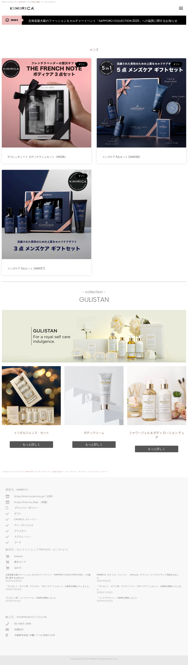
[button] (181, 8)
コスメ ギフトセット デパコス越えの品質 (47, 472)
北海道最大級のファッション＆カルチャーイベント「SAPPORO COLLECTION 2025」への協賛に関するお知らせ (102, 21)
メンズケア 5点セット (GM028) (121, 157)
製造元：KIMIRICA (17, 489)
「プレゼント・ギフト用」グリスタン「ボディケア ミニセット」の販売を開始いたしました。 (48, 586)
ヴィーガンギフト (80, 472)
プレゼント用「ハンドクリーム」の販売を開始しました (31, 597)
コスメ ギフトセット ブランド (97, 472)
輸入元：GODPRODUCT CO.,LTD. (26, 617)
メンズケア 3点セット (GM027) (26, 268)
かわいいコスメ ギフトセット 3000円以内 (19, 472)
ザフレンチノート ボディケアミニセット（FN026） (37, 157)
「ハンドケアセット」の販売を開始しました (117, 597)
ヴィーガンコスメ (67, 472)
